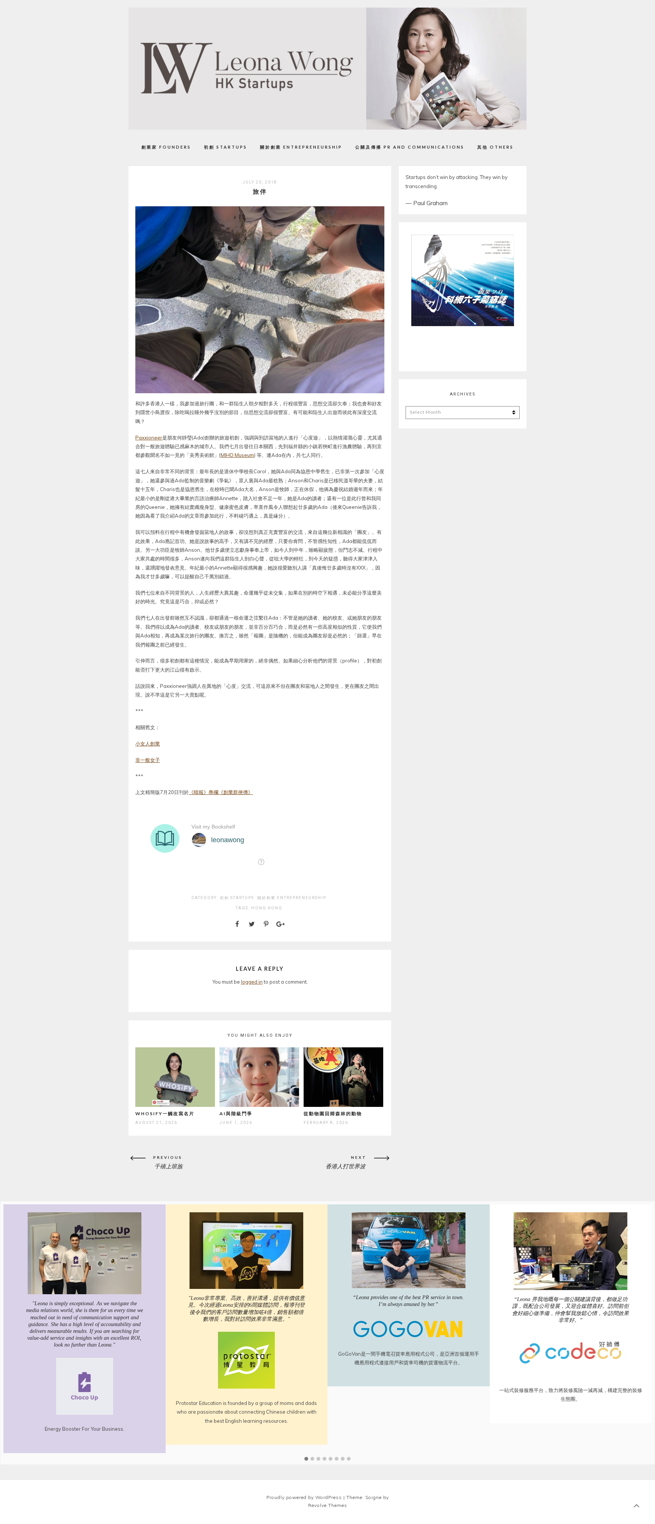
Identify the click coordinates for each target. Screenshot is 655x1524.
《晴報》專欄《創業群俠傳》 (221, 792)
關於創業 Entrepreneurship (301, 146)
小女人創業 (147, 744)
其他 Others (495, 146)
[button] (306, 1451)
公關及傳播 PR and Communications (409, 146)
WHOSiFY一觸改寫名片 (164, 1113)
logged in (252, 982)
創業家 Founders (166, 146)
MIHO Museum (237, 455)
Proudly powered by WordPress (304, 1489)
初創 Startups (225, 146)
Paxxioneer (148, 438)
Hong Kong (266, 908)
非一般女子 (147, 760)
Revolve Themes (327, 1497)
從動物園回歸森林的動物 (333, 1113)
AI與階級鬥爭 (235, 1113)
